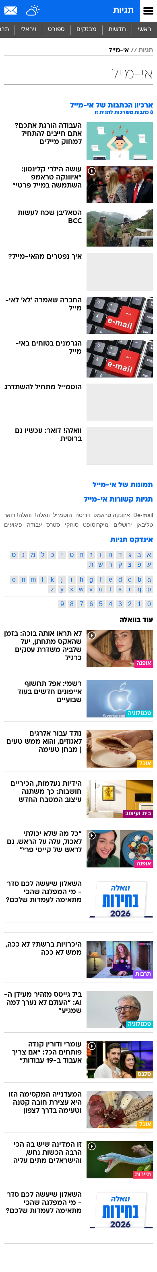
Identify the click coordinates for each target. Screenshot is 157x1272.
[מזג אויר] (33, 11)
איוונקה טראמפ (111, 515)
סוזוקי (71, 524)
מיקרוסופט (96, 524)
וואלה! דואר (18, 515)
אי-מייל (119, 50)
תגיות (123, 10)
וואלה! (42, 515)
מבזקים (86, 30)
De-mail (143, 515)
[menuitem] (117, 29)
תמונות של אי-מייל (123, 485)
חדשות (117, 30)
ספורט (56, 30)
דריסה (82, 515)
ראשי (144, 30)
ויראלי (28, 30)
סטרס (53, 524)
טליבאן (144, 524)
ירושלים (123, 524)
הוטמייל (62, 515)
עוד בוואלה (136, 620)
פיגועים (13, 524)
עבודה (34, 524)
